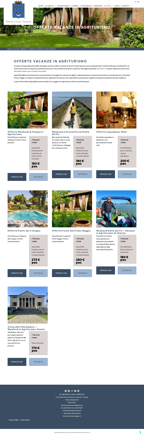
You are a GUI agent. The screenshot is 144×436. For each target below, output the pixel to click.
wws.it (88, 432)
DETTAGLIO (38, 177)
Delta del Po (100, 69)
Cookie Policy (25, 420)
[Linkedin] (78, 391)
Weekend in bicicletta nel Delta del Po (70, 133)
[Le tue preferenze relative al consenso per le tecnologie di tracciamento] (140, 432)
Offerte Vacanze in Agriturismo (72, 27)
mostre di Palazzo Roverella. (36, 71)
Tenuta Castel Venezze (17, 49)
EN (138, 2)
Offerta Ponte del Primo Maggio (71, 230)
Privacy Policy (14, 420)
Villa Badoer (18, 71)
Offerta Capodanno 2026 (111, 132)
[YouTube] (75, 391)
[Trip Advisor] (72, 391)
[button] (55, 6)
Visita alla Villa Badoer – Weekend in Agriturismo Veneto (26, 328)
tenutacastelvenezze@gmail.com (72, 405)
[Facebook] (66, 391)
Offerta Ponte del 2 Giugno (24, 230)
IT (135, 2)
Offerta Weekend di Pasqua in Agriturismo (26, 133)
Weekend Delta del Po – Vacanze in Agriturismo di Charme (115, 231)
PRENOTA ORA (17, 177)
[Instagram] (69, 391)
